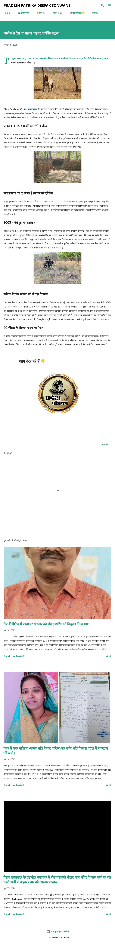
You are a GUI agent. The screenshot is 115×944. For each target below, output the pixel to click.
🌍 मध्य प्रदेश (23, 12)
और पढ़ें (108, 656)
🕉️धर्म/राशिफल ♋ (77, 12)
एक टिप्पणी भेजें (18, 656)
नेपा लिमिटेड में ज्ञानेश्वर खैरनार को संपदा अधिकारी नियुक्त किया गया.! (47, 623)
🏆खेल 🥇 (40, 12)
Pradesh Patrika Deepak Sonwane (37, 5)
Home (7, 12)
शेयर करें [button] (104, 444)
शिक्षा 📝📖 (57, 12)
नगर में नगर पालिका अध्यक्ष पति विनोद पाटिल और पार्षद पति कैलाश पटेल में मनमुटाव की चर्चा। (56, 750)
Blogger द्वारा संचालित (59, 931)
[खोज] (102, 5)
